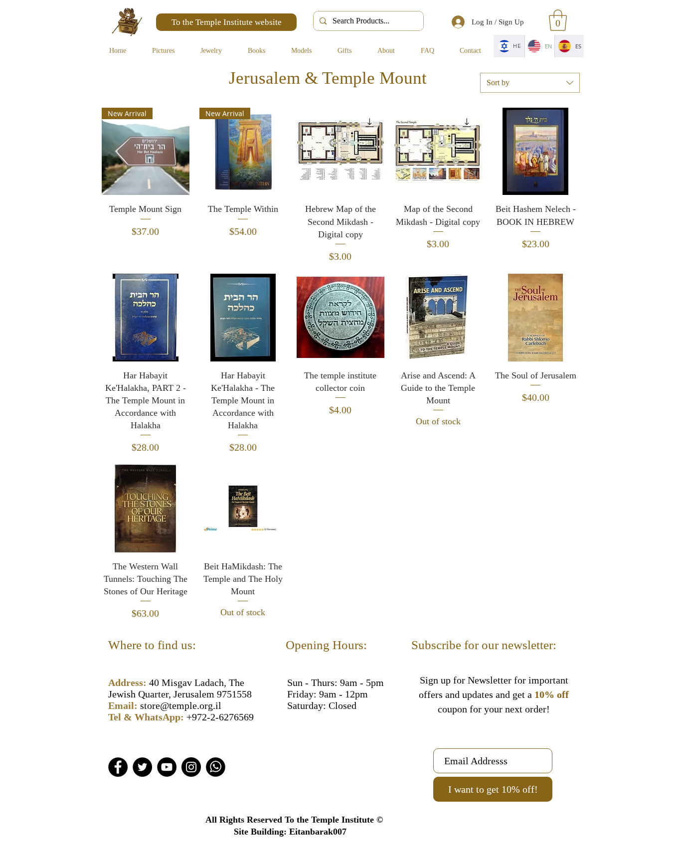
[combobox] (530, 83)
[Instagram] (191, 767)
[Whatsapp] (215, 767)
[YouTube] (166, 767)
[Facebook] (118, 767)
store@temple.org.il (180, 705)
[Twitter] (142, 767)
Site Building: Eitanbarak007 (290, 832)
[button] (558, 20)
